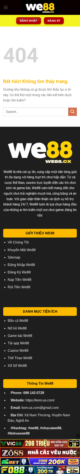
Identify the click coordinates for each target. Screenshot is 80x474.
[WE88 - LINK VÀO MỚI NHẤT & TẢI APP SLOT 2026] (40, 7)
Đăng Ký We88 (19, 272)
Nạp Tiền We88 (19, 279)
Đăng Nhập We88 (21, 265)
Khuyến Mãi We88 (22, 250)
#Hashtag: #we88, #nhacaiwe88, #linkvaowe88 (35, 430)
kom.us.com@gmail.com (35, 407)
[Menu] (5, 7)
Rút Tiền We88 (19, 287)
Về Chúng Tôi (18, 242)
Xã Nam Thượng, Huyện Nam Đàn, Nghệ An (39, 417)
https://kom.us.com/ (32, 400)
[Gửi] (72, 112)
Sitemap (14, 257)
